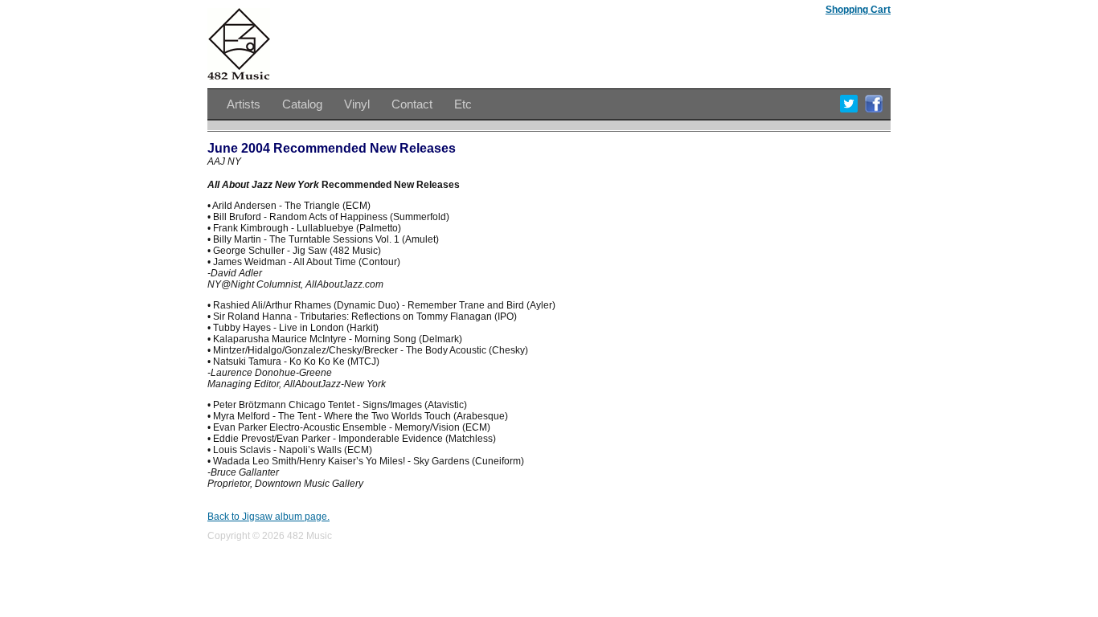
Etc (463, 104)
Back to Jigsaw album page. (268, 516)
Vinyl (357, 104)
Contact (411, 104)
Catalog (302, 104)
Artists (243, 104)
